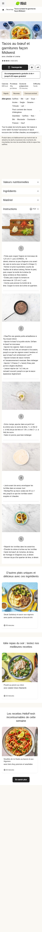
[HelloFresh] (21, 3)
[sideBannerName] (21, 162)
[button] (21, 191)
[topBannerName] (21, 17)
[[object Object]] (31, 67)
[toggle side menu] (3, 3)
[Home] (3, 9)
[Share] (38, 67)
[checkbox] (3, 61)
